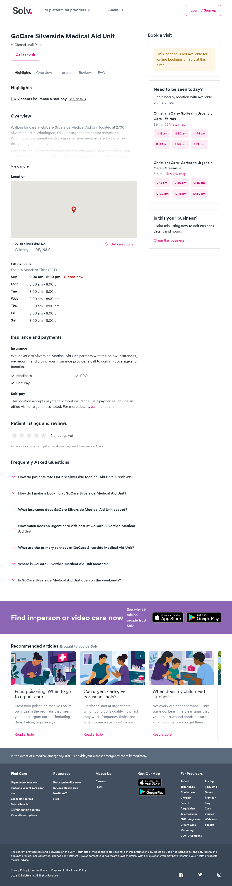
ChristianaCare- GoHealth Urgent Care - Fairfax (181, 116)
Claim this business (169, 240)
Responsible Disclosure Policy (68, 870)
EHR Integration (191, 819)
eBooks (209, 825)
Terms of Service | (39, 870)
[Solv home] (22, 10)
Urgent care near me (24, 782)
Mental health (19, 804)
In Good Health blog (65, 788)
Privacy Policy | (20, 870)
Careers (101, 781)
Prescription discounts (67, 782)
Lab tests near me (22, 799)
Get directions (121, 244)
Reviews (85, 72)
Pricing (209, 781)
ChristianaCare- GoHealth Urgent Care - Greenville (181, 165)
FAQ (101, 72)
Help (56, 799)
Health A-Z (60, 793)
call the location (103, 406)
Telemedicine (189, 814)
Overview (44, 72)
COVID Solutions (191, 836)
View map (177, 124)
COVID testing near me (25, 810)
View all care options (24, 815)
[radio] (162, 133)
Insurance (65, 72)
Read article (24, 734)
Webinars (211, 819)
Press (99, 787)
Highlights (22, 72)
